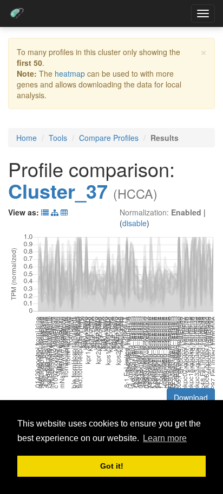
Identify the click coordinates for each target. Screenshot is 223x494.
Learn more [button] (165, 438)
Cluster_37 (58, 191)
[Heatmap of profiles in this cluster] (64, 212)
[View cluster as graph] (54, 212)
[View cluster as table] (45, 212)
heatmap (70, 73)
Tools (58, 137)
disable (134, 223)
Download (191, 397)
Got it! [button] (111, 466)
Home (26, 137)
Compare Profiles (109, 137)
